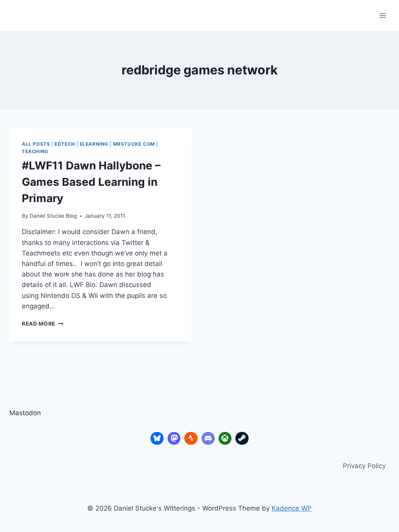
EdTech (65, 144)
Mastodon (25, 413)
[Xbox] (225, 438)
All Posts (36, 144)
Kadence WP (292, 508)
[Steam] (242, 438)
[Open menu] (382, 15)
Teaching (35, 151)
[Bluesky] (157, 438)
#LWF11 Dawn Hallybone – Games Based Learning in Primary (91, 182)
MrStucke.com (134, 144)
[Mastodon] (174, 438)
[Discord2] (208, 438)
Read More (43, 324)
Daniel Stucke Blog (53, 216)
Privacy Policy (364, 466)
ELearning (94, 144)
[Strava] (191, 438)
